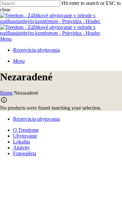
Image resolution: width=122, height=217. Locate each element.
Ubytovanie (25, 136)
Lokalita (21, 141)
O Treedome (26, 130)
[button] (6, 39)
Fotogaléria (24, 153)
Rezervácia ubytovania (36, 119)
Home (6, 93)
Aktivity (21, 147)
